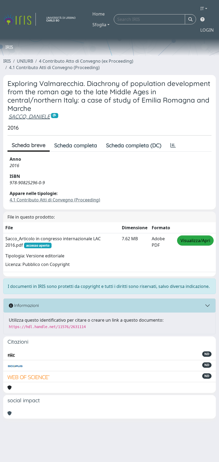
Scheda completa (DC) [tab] (133, 145)
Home (98, 14)
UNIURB (25, 61)
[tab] (173, 145)
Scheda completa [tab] (75, 145)
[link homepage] (19, 19)
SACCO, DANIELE (29, 116)
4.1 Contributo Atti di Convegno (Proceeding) (54, 67)
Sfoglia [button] (99, 25)
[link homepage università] (63, 19)
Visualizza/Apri (195, 240)
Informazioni (26, 305)
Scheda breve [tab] (28, 145)
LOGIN (207, 30)
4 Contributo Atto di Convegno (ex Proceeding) (86, 61)
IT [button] (202, 9)
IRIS (7, 61)
